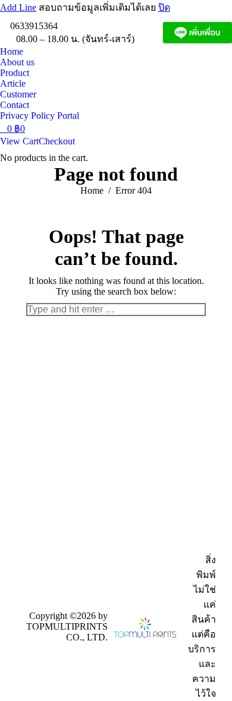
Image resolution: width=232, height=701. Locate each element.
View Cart (19, 141)
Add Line (18, 7)
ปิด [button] (164, 7)
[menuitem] (11, 51)
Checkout (57, 141)
